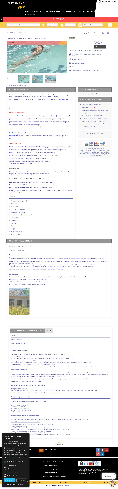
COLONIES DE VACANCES (34, 11)
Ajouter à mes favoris (91, 33)
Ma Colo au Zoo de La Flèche (57, 99)
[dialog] (16, 460)
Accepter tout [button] (9, 480)
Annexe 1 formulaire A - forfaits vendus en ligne (25, 422)
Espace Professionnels (86, 482)
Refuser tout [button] (22, 480)
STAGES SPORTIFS (54, 11)
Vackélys (66, 485)
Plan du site (63, 482)
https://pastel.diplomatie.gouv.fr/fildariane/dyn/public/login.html (31, 431)
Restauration (13, 274)
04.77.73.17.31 (108, 1)
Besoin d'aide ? (108, 476)
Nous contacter (104, 482)
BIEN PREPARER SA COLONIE (74, 11)
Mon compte (30, 15)
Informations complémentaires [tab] (16, 85)
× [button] (27, 435)
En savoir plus (17, 458)
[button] (16, 484)
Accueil (9, 29)
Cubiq (55, 485)
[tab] (97, 35)
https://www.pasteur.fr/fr (19, 426)
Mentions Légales (36, 482)
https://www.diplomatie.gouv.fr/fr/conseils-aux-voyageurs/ (29, 428)
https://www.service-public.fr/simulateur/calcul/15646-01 (29, 433)
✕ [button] (114, 474)
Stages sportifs (18, 29)
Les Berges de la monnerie (56, 269)
